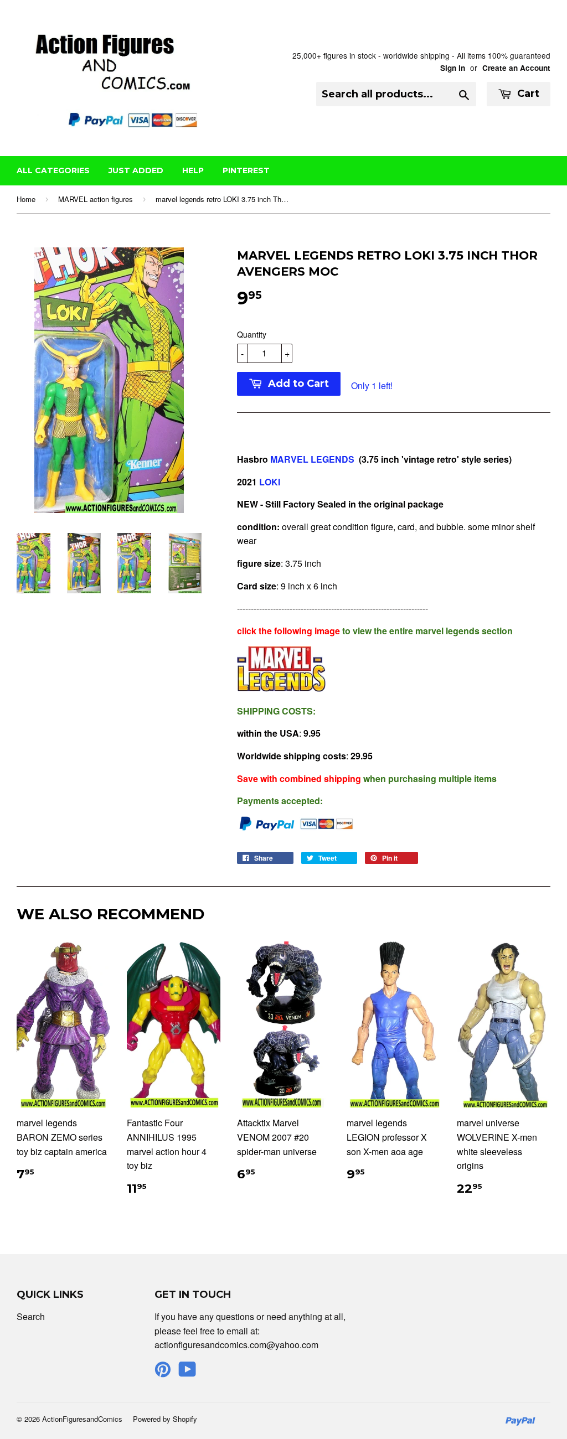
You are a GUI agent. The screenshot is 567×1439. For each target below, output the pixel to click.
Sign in (452, 68)
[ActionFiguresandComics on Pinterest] (162, 1372)
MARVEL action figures (95, 199)
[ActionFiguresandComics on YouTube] (187, 1372)
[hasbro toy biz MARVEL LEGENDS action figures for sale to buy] (281, 688)
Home (26, 199)
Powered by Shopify (165, 1419)
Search (31, 1316)
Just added (136, 170)
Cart (526, 93)
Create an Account (516, 68)
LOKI (269, 481)
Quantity (251, 334)
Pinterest (246, 170)
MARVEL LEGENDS (314, 459)
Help (193, 170)
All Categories (53, 170)
